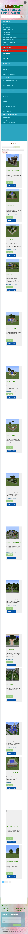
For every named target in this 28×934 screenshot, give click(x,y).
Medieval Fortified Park (12, 170)
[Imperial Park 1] (12, 674)
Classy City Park (10, 205)
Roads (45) (5, 58)
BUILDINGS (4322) (7, 21)
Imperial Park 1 (10, 684)
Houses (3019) (6, 34)
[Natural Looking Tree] (11, 811)
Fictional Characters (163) (10, 80)
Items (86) (5, 83)
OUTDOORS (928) (7, 47)
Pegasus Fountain (11, 738)
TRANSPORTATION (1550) (9, 91)
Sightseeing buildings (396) (10, 37)
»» (9, 882)
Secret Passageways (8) (9, 122)
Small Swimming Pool (12, 772)
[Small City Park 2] (12, 230)
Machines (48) (6, 117)
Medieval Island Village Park (13, 542)
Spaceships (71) (7, 111)
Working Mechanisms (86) (10, 114)
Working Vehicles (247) (9, 106)
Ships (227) (5, 96)
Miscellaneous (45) (8, 85)
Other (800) (6, 61)
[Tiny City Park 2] (12, 372)
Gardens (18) (6, 53)
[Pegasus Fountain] (12, 728)
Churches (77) (6, 27)
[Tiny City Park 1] (12, 425)
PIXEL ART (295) (6, 77)
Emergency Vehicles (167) (9, 99)
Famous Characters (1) (9, 88)
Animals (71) (6, 69)
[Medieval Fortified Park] (12, 160)
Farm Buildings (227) (8, 39)
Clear (6, 152)
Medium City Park (11, 328)
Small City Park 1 (10, 489)
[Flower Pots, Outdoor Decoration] (12, 851)
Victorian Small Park (11, 596)
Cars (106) (5, 94)
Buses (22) (5, 104)
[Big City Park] (12, 265)
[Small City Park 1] (12, 479)
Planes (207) (6, 101)
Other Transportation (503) (10, 109)
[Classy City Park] (12, 195)
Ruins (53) (5, 44)
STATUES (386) (6, 63)
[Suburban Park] (12, 640)
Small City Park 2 (10, 239)
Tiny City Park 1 (10, 435)
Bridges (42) (6, 55)
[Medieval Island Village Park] (12, 532)
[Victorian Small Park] (12, 586)
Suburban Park (10, 649)
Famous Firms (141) (8, 29)
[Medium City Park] (12, 318)
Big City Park (9, 274)
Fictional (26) (6, 32)
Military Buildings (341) (9, 42)
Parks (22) (5, 50)
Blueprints (11, 185)
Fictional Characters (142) (10, 72)
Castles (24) (6, 24)
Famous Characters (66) (9, 74)
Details (9, 182)
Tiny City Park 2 (10, 381)
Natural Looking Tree (12, 826)
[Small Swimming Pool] (12, 763)
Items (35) (5, 66)
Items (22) (5, 120)
